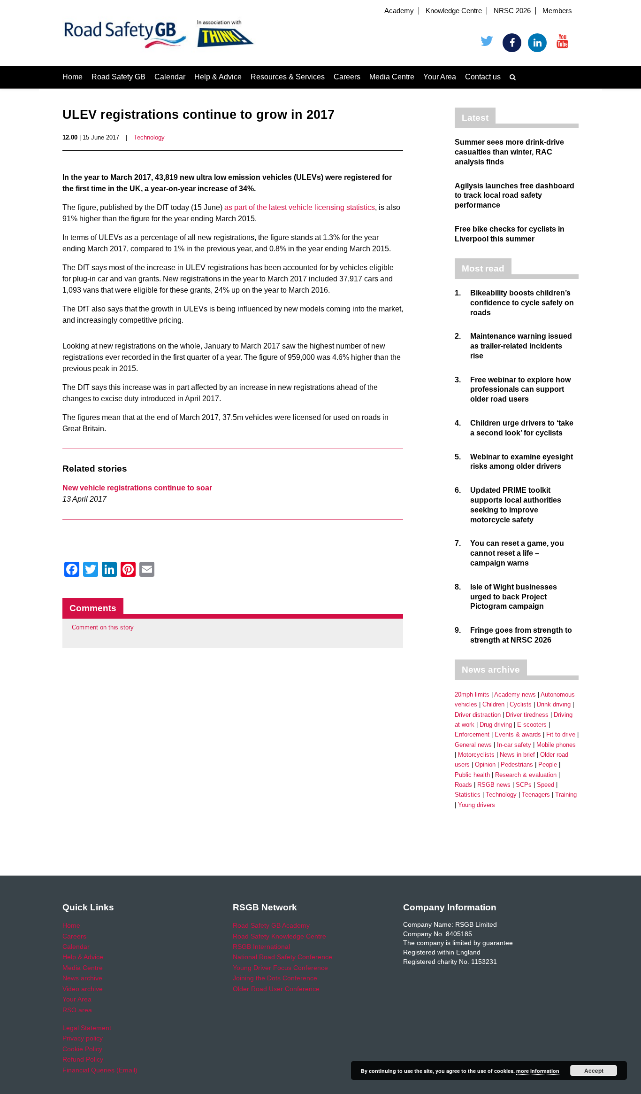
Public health (472, 774)
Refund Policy (82, 1059)
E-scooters (532, 724)
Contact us (483, 77)
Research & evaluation (526, 774)
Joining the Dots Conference (275, 978)
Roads (463, 784)
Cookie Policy (82, 1049)
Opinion (485, 764)
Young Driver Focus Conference (280, 967)
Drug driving (496, 724)
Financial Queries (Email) (99, 1070)
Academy (399, 11)
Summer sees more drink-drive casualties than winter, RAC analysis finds (509, 152)
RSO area (77, 1010)
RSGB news (494, 784)
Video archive (82, 989)
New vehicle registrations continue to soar (137, 488)
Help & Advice (218, 77)
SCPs (524, 784)
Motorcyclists (476, 754)
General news (473, 744)
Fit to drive (560, 734)
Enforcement (472, 734)
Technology (149, 137)
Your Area (439, 77)
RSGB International (261, 946)
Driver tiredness (527, 714)
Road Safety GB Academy (271, 925)
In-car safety (514, 744)
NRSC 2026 (512, 11)
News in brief (517, 754)
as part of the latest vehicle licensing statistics (299, 207)
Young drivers (476, 804)
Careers (347, 77)
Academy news (515, 694)
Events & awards (518, 734)
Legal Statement (86, 1028)
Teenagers (536, 794)
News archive (82, 978)
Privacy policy (82, 1038)
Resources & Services (288, 77)
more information (537, 1070)
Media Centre (391, 77)
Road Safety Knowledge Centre (279, 936)
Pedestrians (517, 764)
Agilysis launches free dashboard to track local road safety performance (514, 195)
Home (72, 77)
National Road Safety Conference (282, 957)
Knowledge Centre (454, 11)
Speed (545, 784)
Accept (593, 1070)
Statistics (468, 794)
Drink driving (554, 704)
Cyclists (521, 704)
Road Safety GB (118, 77)
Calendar (169, 77)
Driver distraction (478, 714)
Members (557, 11)
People (547, 764)
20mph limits (472, 694)
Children (493, 704)
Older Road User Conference (276, 989)
